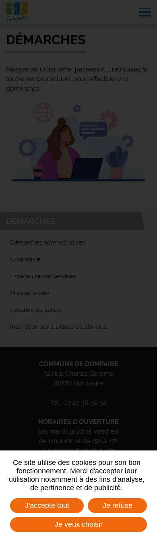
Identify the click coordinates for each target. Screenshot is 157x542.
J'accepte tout (47, 505)
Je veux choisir (79, 524)
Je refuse (117, 505)
